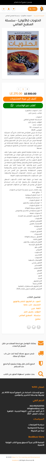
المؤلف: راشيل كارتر (32, 312)
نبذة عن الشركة (37, 431)
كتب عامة (28, 305)
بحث (34, 9)
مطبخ (37, 319)
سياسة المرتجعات (36, 425)
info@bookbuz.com (35, 409)
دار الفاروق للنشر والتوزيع (23, 302)
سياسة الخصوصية (36, 428)
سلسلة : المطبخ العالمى (29, 316)
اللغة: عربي (35, 309)
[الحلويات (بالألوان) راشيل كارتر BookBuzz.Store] (23, 53)
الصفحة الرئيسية (39, 16)
